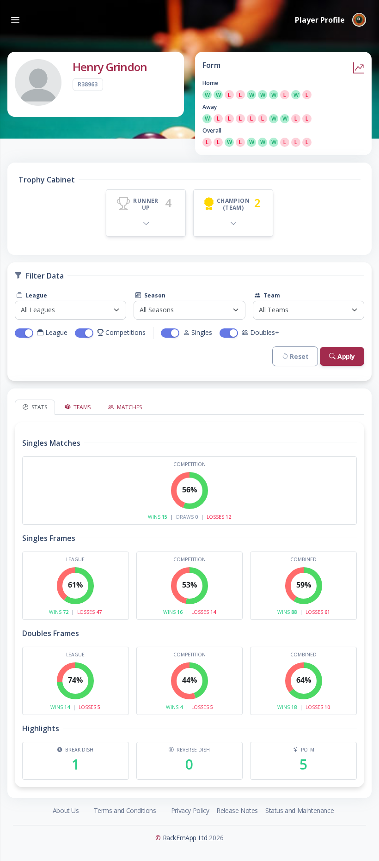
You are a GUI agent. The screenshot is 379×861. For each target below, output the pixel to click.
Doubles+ (264, 332)
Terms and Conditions (125, 810)
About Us (66, 810)
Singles (201, 332)
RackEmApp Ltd (185, 837)
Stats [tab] (38, 407)
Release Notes (237, 810)
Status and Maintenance (299, 810)
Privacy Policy (190, 810)
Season (154, 295)
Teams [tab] (81, 407)
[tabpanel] (189, 601)
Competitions (125, 332)
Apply (346, 356)
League (35, 295)
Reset (299, 356)
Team (271, 295)
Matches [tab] (129, 407)
